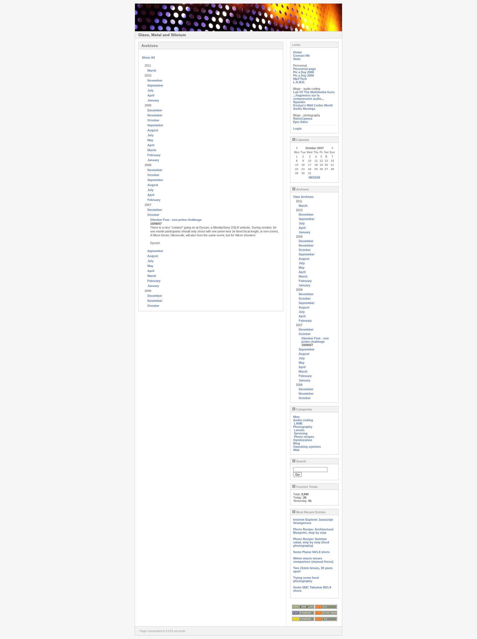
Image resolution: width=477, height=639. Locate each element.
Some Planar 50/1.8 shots (311, 552)
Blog (296, 443)
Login (297, 128)
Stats (297, 59)
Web (296, 450)
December (154, 110)
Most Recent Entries (310, 512)
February (153, 155)
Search (300, 461)
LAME (298, 423)
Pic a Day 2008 (303, 72)
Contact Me (301, 55)
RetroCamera (302, 118)
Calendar (302, 140)
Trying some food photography (306, 579)
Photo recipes (304, 436)
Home (297, 52)
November (154, 80)
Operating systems (307, 446)
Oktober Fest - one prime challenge (176, 219)
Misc (296, 416)
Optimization (302, 440)
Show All (148, 57)
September (155, 85)
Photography (302, 426)
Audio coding (303, 420)
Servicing (301, 433)
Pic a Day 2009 (303, 75)
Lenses (299, 430)
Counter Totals (306, 486)
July (150, 90)
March (151, 70)
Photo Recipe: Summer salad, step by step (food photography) (311, 542)
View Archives (303, 196)
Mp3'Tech (300, 78)
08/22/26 (314, 177)
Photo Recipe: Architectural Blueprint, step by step (313, 531)
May (150, 140)
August (152, 130)
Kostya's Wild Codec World (313, 105)
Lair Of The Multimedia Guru (314, 92)
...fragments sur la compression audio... (308, 97)
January (153, 100)
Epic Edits (300, 122)
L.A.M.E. (299, 82)
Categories (303, 409)
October (153, 120)
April (150, 95)
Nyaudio (299, 102)
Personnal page (304, 68)
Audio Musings (304, 108)
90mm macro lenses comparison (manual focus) (313, 560)
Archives (302, 189)
